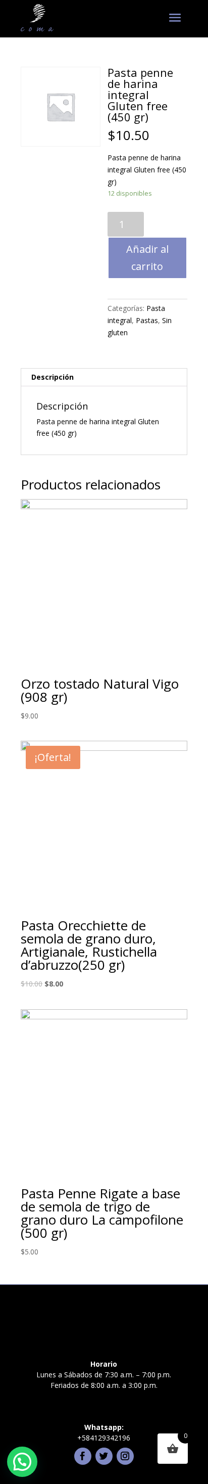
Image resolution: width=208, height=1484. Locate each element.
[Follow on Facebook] (82, 1456)
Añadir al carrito (147, 257)
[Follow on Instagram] (125, 1456)
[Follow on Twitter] (104, 1456)
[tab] (104, 377)
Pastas (147, 320)
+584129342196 (103, 1438)
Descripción (52, 377)
